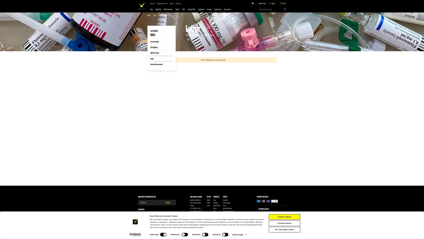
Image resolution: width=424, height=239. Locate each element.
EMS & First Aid (154, 53)
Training (209, 9)
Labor (152, 58)
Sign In (273, 3)
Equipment (201, 9)
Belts (183, 9)
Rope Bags (215, 203)
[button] (253, 3)
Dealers (208, 203)
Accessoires (227, 9)
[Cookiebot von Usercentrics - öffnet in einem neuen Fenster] (135, 234)
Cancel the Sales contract (228, 211)
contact (172, 3)
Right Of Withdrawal (227, 208)
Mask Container (216, 206)
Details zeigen (237, 235)
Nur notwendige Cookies (284, 229)
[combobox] (272, 9)
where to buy (262, 3)
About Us (209, 200)
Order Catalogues (226, 203)
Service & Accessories (156, 64)
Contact (208, 206)
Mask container (168, 9)
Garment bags (154, 41)
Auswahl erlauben (285, 223)
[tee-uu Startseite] (141, 6)
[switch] (185, 235)
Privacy (224, 206)
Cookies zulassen (284, 217)
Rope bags (158, 9)
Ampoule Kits (191, 9)
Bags (151, 9)
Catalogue (178, 3)
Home (148, 15)
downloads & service (162, 3)
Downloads (225, 200)
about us (152, 3)
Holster (177, 9)
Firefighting (154, 47)
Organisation (217, 9)
